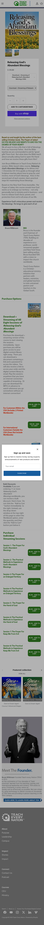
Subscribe (21, 473)
